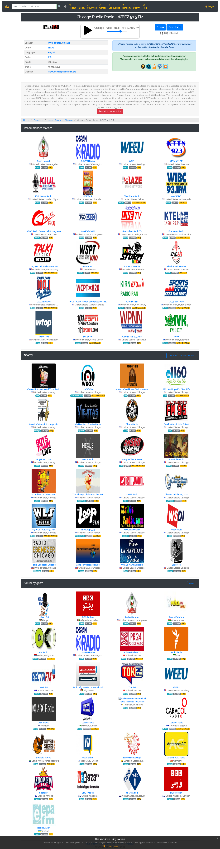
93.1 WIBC (176, 196)
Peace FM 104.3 (176, 617)
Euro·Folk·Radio (176, 459)
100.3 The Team (176, 301)
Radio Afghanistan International (88, 687)
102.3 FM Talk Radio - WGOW (44, 266)
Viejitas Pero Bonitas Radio (88, 424)
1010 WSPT (87, 266)
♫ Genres (102, 6)
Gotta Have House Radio (88, 565)
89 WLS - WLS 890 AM (43, 529)
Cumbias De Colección (44, 494)
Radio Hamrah (44, 161)
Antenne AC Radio (176, 757)
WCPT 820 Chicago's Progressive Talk (87, 301)
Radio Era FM (43, 828)
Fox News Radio (176, 231)
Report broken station (110, 111)
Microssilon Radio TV (132, 231)
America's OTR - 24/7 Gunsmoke (132, 389)
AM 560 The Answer (132, 459)
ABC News (43, 722)
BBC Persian (176, 793)
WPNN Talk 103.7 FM (132, 336)
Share (160, 27)
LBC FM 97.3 (88, 793)
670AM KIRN (132, 301)
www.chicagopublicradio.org (62, 72)
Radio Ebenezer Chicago (44, 565)
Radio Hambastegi (132, 757)
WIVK (176, 336)
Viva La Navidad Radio (132, 565)
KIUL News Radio (43, 196)
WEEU (132, 161)
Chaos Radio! (132, 424)
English (51, 52)
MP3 (50, 57)
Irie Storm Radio (132, 266)
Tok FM (132, 687)
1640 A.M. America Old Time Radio (43, 389)
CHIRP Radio (132, 494)
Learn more (113, 846)
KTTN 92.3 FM (176, 161)
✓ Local (82, 6)
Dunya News (88, 722)
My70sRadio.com (132, 529)
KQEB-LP (87, 196)
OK (103, 846)
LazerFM (176, 565)
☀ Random (126, 6)
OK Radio (43, 652)
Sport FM (43, 793)
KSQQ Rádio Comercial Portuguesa (44, 231)
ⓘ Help (145, 6)
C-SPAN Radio (88, 161)
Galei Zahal (87, 757)
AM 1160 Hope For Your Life (176, 389)
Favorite (174, 27)
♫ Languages (114, 6)
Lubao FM (44, 617)
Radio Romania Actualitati (132, 701)
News (51, 47)
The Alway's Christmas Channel (87, 494)
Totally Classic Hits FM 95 (176, 424)
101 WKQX (88, 389)
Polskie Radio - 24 (132, 652)
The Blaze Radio (132, 196)
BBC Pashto (88, 617)
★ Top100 (73, 6)
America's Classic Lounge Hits (43, 424)
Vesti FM (44, 687)
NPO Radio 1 (132, 793)
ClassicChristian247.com (176, 494)
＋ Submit (136, 6)
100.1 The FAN (44, 301)
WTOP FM (44, 336)
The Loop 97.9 (88, 529)
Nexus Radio (88, 459)
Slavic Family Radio (176, 266)
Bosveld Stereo (43, 757)
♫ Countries (92, 6)
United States (54, 43)
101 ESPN (87, 336)
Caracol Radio (176, 722)
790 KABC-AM (88, 231)
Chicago (66, 43)
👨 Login (209, 6)
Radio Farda (176, 652)
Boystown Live (43, 459)
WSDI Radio (176, 529)
